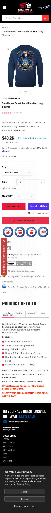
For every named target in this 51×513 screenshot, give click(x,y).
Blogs (6, 457)
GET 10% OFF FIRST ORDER (4, 259)
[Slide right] (31, 92)
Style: (5, 167)
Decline (25, 498)
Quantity (7, 195)
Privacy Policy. (24, 484)
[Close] (4, 241)
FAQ (5, 454)
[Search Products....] (45, 18)
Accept (24, 491)
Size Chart (11, 188)
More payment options (38, 213)
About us (8, 446)
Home (5, 27)
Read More (19, 130)
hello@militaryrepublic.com (18, 421)
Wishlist (7, 461)
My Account (9, 443)
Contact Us (9, 450)
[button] (7, 112)
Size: (4, 181)
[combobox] (25, 18)
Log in (41, 7)
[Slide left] (20, 92)
